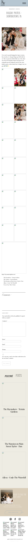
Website (4, 349)
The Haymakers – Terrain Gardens (11, 277)
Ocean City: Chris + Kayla (9, 285)
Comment (4, 321)
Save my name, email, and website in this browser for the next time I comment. (14, 357)
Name (4, 339)
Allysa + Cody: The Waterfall (10, 283)
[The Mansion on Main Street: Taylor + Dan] (14, 428)
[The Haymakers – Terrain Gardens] (14, 394)
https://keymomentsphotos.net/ (8, 274)
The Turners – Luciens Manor (10, 279)
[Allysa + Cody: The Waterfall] (14, 464)
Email (3, 344)
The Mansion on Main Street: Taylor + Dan (13, 281)
